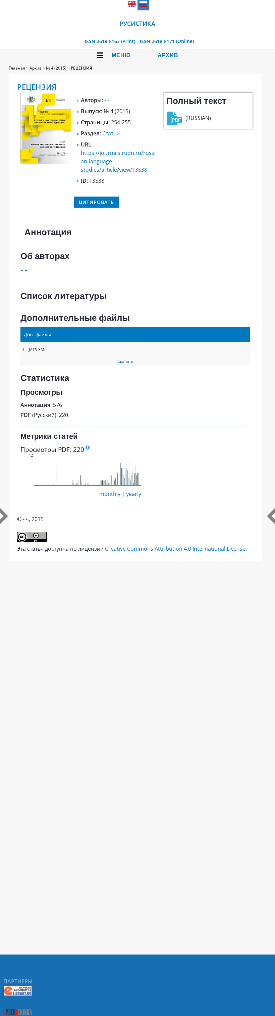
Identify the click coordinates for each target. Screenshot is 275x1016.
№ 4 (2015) (56, 68)
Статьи (111, 133)
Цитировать (96, 202)
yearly (133, 494)
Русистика (137, 23)
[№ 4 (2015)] (45, 162)
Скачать (125, 361)
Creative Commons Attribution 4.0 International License (175, 548)
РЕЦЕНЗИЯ (81, 68)
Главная (17, 68)
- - (106, 100)
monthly (109, 494)
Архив (168, 55)
